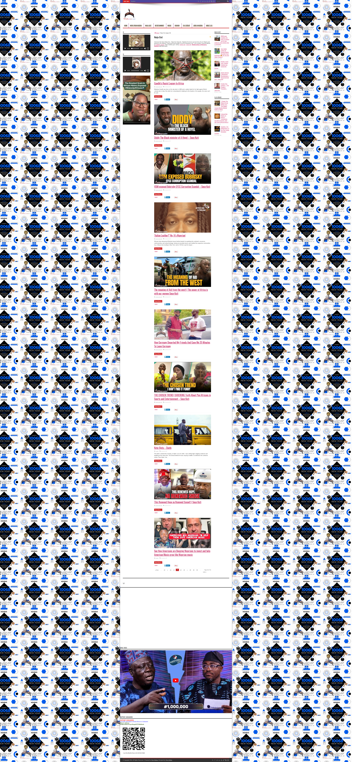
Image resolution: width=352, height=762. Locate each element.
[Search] (227, 1)
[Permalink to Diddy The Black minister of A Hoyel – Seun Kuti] (182, 134)
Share (168, 99)
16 (170, 570)
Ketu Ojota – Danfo (162, 448)
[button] (136, 42)
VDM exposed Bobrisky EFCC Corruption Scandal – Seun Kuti (182, 186)
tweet (156, 99)
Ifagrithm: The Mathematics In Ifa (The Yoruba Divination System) (147, 1)
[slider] (135, 48)
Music (169, 25)
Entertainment (159, 25)
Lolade (157, 451)
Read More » (158, 96)
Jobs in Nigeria (198, 25)
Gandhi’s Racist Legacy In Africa (169, 83)
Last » (204, 572)
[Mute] (145, 48)
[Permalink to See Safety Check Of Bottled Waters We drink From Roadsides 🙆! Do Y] (217, 53)
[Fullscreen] (148, 48)
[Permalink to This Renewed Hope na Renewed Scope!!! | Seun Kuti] (182, 499)
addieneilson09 (159, 86)
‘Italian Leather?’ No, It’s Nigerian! (169, 235)
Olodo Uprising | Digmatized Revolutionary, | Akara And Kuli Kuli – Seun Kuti (221, 76)
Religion (156, 46)
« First (156, 570)
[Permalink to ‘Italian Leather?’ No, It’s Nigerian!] (182, 232)
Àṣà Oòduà (186, 25)
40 (193, 570)
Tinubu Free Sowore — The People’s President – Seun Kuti (221, 87)
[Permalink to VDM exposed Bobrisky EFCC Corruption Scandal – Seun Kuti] (182, 183)
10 (164, 570)
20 (184, 570)
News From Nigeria (136, 25)
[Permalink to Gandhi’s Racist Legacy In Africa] (182, 80)
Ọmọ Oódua (154, 760)
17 (174, 570)
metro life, (188, 44)
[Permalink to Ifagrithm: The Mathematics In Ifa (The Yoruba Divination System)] (217, 131)
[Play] (125, 48)
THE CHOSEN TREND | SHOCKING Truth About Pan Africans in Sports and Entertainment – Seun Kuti (182, 397)
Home (125, 25)
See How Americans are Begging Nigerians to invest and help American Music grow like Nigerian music (182, 553)
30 (190, 570)
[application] (136, 42)
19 (180, 570)
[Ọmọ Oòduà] (129, 18)
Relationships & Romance (199, 44)
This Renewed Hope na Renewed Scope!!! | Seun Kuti (177, 502)
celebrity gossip (160, 44)
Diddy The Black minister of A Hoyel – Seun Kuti (176, 137)
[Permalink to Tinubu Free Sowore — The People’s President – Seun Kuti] (217, 88)
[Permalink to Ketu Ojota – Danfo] (182, 444)
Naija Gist (148, 25)
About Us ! (209, 25)
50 (197, 570)
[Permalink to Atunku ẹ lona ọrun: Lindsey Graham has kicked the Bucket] (217, 66)
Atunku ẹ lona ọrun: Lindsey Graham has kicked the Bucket (221, 65)
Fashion (177, 25)
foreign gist (182, 44)
